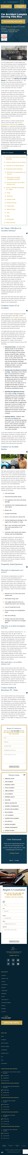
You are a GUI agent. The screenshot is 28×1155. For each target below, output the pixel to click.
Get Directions (6, 1075)
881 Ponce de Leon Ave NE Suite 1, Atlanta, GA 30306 (12, 1072)
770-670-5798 (6, 1121)
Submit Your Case (14, 766)
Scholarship (10, 219)
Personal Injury (9, 778)
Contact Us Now (9, 830)
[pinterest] (8, 963)
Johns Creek (4, 990)
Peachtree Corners (6, 1002)
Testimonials (10, 206)
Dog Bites (7, 800)
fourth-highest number (17, 317)
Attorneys (10, 196)
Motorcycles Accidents (11, 809)
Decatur (3, 987)
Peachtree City (5, 999)
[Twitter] (18, 960)
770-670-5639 (6, 1106)
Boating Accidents (10, 824)
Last (4, 908)
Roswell (3, 1005)
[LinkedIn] (13, 963)
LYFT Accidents (9, 815)
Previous (11, 860)
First (4, 902)
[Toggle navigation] (22, 2)
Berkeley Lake (4, 978)
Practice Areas (11, 199)
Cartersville (4, 984)
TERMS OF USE (17, 1146)
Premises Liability (10, 797)
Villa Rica (3, 1011)
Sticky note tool (10, 222)
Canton (3, 981)
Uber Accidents (9, 790)
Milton (3, 996)
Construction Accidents (12, 818)
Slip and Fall (8, 821)
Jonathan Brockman (13, 30)
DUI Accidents (9, 794)
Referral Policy (11, 209)
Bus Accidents (9, 812)
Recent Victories (11, 203)
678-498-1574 (6, 1078)
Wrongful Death (10, 784)
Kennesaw (3, 993)
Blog (8, 216)
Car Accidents (9, 781)
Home (8, 193)
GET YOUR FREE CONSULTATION (13, 21)
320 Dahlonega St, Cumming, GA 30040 (9, 1116)
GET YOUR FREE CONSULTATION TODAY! (20, 6)
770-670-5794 (6, 1135)
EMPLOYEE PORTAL (11, 1023)
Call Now (6, 6)
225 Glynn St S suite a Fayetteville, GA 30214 (10, 1130)
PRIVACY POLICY (4, 1146)
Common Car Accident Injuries (15, 165)
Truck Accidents (9, 787)
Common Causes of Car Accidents (16, 162)
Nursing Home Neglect (11, 827)
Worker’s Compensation (12, 806)
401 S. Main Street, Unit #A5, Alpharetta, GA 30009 (11, 1087)
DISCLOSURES (10, 1146)
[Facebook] (8, 960)
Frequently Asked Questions (14, 169)
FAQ (8, 212)
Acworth (3, 975)
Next (17, 860)
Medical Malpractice (11, 803)
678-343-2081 (6, 1092)
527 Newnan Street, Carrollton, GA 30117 (9, 1101)
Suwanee (3, 1008)
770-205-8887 (15, 731)
